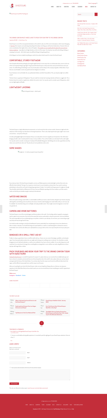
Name (28, 352)
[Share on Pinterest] (35, 285)
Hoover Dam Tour (81, 59)
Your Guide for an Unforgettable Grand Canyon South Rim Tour (25, 331)
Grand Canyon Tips (23, 40)
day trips (13, 46)
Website (28, 362)
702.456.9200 (75, 3)
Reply (11, 340)
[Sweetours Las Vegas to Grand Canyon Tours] (17, 5)
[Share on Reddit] (55, 285)
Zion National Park (81, 65)
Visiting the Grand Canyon (15, 257)
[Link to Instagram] (83, 3)
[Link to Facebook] (81, 3)
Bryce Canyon (80, 53)
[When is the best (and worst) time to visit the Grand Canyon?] (106, 209)
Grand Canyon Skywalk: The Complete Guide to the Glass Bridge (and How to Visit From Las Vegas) (86, 34)
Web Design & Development (46, 409)
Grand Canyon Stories (82, 55)
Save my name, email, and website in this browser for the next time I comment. (26, 367)
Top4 (73, 409)
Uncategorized (80, 63)
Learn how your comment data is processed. (38, 388)
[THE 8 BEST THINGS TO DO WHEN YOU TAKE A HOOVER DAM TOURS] (1, 209)
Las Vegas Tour (80, 61)
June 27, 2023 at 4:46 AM (14, 332)
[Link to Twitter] (86, 3)
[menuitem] (52, 6)
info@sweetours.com (67, 3)
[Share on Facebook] (15, 285)
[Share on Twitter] (25, 285)
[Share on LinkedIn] (45, 285)
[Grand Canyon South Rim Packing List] (39, 24)
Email (28, 357)
